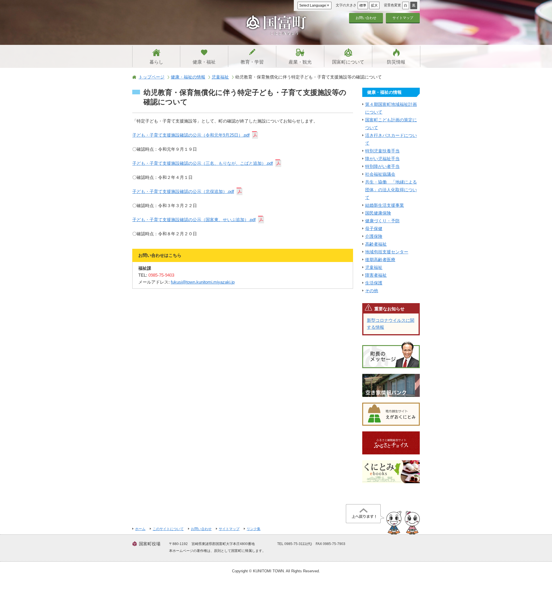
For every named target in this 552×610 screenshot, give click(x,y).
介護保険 (373, 236)
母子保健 (373, 228)
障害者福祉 (376, 275)
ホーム (140, 529)
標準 (362, 5)
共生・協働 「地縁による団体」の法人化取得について (391, 189)
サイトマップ (402, 18)
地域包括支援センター (386, 251)
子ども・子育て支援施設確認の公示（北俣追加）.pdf (183, 191)
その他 (371, 290)
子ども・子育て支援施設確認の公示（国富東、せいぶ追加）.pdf (194, 219)
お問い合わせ (366, 18)
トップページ (151, 76)
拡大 (374, 5)
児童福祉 (220, 76)
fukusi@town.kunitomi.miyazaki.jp (203, 282)
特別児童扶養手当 (382, 150)
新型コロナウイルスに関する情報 (390, 324)
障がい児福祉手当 (382, 158)
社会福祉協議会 (380, 174)
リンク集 (253, 529)
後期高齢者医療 (380, 259)
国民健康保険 (378, 213)
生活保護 (373, 282)
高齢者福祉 (376, 244)
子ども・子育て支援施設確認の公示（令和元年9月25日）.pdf (191, 135)
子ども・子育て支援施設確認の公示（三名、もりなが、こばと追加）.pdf (202, 163)
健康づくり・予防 (382, 220)
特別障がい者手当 (382, 166)
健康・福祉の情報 (188, 76)
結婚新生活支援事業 (384, 205)
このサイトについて (168, 529)
